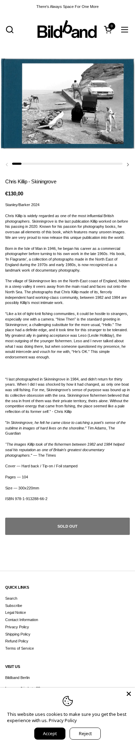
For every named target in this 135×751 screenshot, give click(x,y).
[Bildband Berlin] (67, 29)
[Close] (128, 693)
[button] (9, 29)
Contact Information (21, 620)
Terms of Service (19, 648)
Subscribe (13, 605)
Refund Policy (16, 641)
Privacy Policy (17, 627)
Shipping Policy (17, 634)
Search (11, 598)
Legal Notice (15, 612)
